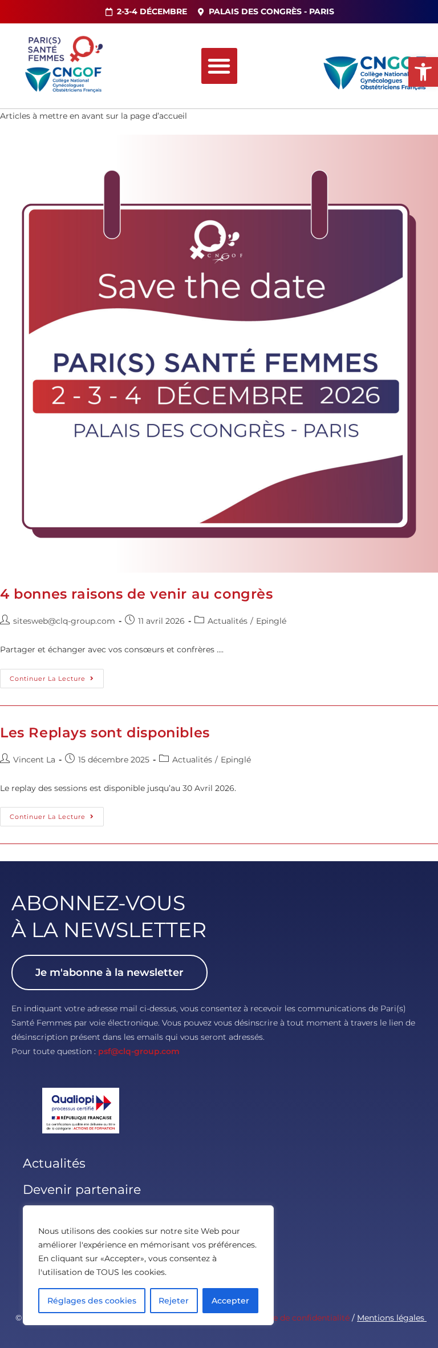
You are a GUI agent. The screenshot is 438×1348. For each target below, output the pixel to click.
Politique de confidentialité (296, 1318)
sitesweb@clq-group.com (64, 621)
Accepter (230, 1300)
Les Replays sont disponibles (105, 732)
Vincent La (34, 759)
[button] (423, 72)
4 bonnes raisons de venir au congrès (136, 594)
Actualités (228, 621)
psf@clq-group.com (139, 1051)
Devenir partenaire (82, 1189)
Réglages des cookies (91, 1300)
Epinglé (271, 621)
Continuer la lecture (57, 676)
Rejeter (174, 1300)
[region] (148, 1265)
